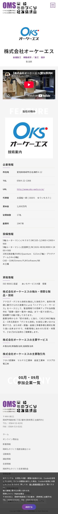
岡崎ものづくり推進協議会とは (16, 449)
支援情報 (7, 463)
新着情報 (7, 444)
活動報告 (7, 453)
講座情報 (7, 458)
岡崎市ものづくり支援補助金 (15, 468)
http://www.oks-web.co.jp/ (30, 189)
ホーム (6, 434)
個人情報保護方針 (36, 484)
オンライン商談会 (11, 439)
